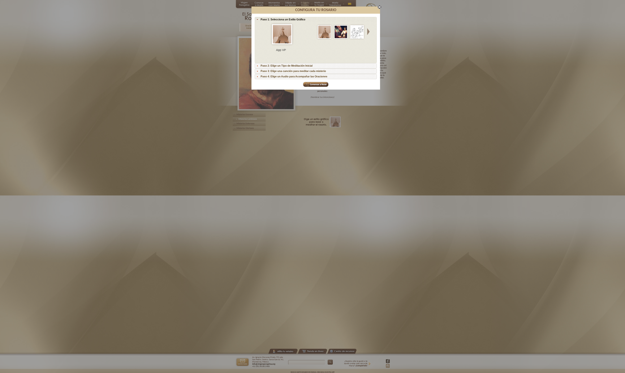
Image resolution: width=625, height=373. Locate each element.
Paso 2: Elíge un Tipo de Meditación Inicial (286, 65)
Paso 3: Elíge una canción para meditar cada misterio (293, 71)
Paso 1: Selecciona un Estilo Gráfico (283, 19)
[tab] (316, 19)
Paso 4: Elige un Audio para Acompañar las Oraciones (294, 76)
